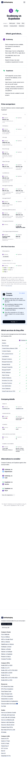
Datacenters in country (7, 698)
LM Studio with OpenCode (8, 715)
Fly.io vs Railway (5, 637)
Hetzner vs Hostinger (6, 651)
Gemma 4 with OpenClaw (7, 722)
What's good (12, 23)
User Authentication (6, 385)
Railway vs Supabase (6, 654)
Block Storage (5, 345)
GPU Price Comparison (7, 689)
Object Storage (5, 375)
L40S (11, 267)
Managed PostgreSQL (7, 367)
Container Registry (6, 351)
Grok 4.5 (3, 753)
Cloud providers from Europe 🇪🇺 (9, 703)
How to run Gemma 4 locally (8, 712)
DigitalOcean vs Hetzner (7, 644)
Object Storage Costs (6, 694)
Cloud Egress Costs (6, 691)
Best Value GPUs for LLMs (8, 729)
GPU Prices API (5, 627)
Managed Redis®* (6, 369)
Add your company (6, 624)
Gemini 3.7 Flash (5, 741)
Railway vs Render (6, 649)
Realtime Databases (6, 377)
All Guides (3, 732)
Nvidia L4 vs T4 (5, 667)
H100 (5, 267)
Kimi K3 (3, 751)
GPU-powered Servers (7, 353)
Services (6, 25)
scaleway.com (5, 408)
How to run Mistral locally (7, 720)
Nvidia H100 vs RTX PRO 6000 (9, 677)
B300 (5, 269)
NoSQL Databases (6, 372)
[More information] (25, 114)
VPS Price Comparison (7, 696)
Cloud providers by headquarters (9, 701)
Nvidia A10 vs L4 (5, 675)
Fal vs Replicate (5, 634)
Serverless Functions (7, 383)
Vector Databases (6, 388)
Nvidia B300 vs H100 (6, 680)
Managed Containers (7, 359)
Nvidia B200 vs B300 (6, 672)
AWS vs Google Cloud (7, 639)
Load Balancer (5, 356)
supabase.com (19, 408)
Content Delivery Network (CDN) (10, 348)
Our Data (3, 706)
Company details (13, 25)
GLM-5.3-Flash (5, 743)
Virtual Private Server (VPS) (8, 391)
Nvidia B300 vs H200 (6, 665)
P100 (5, 271)
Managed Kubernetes (7, 361)
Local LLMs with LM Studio (8, 717)
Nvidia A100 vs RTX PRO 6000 (9, 670)
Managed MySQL (6, 364)
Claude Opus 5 (5, 746)
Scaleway (12, 15)
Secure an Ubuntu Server (7, 724)
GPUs (23, 23)
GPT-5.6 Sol (4, 748)
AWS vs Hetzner (5, 641)
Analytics (4, 343)
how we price (8, 285)
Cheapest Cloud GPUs (7, 727)
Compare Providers (6, 659)
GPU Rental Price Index (7, 686)
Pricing (18, 23)
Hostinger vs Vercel (6, 646)
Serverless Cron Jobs (7, 380)
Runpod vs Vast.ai (5, 656)
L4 (11, 269)
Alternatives (21, 25)
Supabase (14, 18)
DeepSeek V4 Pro (6, 755)
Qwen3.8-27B (5, 738)
